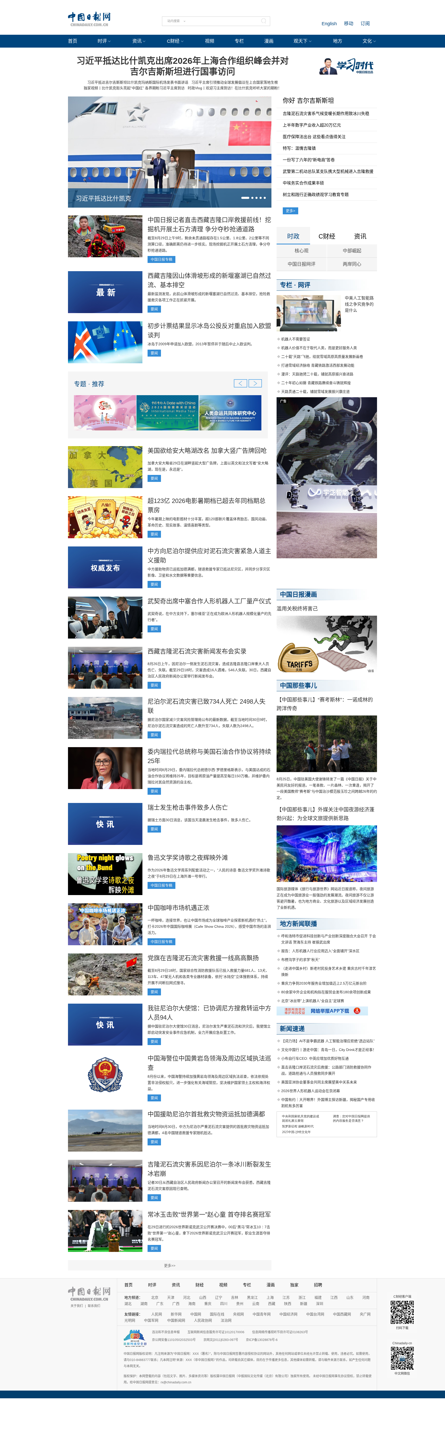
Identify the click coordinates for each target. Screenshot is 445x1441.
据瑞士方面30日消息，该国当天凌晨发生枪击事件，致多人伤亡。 (200, 820)
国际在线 (217, 1314)
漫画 (268, 41)
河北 (186, 1297)
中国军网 (151, 1320)
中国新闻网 (176, 1320)
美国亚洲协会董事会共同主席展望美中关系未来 (319, 1082)
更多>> (169, 1265)
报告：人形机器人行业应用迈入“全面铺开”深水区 (320, 951)
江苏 (286, 1297)
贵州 (239, 1304)
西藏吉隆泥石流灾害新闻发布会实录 (197, 651)
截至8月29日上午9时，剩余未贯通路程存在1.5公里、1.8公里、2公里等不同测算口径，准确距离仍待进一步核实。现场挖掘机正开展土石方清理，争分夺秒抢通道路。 (209, 244)
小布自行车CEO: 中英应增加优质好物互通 (315, 1058)
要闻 (154, 309)
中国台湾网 (315, 1314)
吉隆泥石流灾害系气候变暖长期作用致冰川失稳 (326, 113)
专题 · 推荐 (89, 384)
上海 (270, 1297)
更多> (290, 211)
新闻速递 (292, 1028)
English (329, 23)
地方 (337, 41)
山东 (350, 1297)
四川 (223, 1304)
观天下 (300, 41)
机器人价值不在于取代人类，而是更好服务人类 (319, 348)
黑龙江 (252, 1297)
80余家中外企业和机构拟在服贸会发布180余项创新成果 (326, 992)
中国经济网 (288, 1314)
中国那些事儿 (298, 685)
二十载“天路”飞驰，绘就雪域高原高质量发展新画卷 (322, 357)
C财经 (173, 41)
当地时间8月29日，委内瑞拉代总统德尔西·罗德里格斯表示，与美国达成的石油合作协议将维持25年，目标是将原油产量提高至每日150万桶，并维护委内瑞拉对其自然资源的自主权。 (209, 776)
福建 (318, 1297)
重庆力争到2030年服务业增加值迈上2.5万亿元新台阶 (324, 983)
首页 (72, 41)
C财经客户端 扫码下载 (402, 1312)
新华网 (176, 1314)
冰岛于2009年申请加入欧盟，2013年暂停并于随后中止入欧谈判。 (201, 344)
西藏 (271, 1304)
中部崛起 (352, 250)
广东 (160, 1304)
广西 (175, 1304)
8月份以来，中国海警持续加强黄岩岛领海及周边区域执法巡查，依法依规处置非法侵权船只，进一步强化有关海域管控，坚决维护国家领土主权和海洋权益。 (209, 1082)
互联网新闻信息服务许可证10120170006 (215, 1332)
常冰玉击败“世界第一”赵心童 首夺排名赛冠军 (209, 1214)
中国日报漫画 (298, 594)
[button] (245, 198)
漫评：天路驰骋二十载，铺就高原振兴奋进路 (317, 374)
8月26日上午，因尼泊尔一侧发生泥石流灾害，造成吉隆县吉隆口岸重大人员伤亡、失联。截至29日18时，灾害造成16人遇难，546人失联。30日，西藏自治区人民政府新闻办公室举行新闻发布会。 (209, 670)
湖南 (144, 1304)
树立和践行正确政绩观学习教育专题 (316, 194)
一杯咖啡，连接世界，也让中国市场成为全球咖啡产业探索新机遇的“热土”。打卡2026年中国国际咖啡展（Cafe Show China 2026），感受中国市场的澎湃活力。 (209, 926)
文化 (367, 41)
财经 (199, 1285)
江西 (334, 1297)
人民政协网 (203, 1320)
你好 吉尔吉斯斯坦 (308, 100)
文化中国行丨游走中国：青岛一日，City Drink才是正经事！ (328, 1050)
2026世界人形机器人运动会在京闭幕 (310, 1091)
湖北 (128, 1304)
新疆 (303, 1304)
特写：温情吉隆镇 (299, 148)
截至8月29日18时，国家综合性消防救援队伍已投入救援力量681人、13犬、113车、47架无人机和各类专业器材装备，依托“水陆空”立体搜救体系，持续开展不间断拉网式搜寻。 (208, 976)
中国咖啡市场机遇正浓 (178, 907)
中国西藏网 (342, 1314)
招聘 (318, 1285)
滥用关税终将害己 (297, 609)
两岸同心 (352, 264)
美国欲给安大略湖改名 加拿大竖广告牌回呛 (207, 450)
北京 (154, 1297)
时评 (102, 41)
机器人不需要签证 (295, 339)
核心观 (302, 250)
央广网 (365, 1314)
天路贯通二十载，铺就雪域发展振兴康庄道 (315, 392)
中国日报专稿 (161, 259)
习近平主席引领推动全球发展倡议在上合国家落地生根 (234, 82)
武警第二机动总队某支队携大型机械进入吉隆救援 (328, 171)
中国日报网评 (301, 264)
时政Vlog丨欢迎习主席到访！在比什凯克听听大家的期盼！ (234, 88)
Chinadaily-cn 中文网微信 (402, 1358)
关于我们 (77, 1306)
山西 (202, 1297)
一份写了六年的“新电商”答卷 (309, 160)
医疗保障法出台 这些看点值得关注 (314, 137)
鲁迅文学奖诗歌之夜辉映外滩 (188, 857)
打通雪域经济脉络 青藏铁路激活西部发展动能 (317, 365)
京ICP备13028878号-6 (262, 1340)
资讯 (137, 41)
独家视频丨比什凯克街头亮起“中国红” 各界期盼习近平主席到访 (134, 88)
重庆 (207, 1304)
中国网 (195, 1314)
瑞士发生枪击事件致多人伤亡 (188, 807)
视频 (209, 41)
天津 (170, 1297)
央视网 (238, 1314)
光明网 (129, 1320)
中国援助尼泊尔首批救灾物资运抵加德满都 (206, 1114)
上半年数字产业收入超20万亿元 (312, 125)
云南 (255, 1304)
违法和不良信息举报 (166, 1332)
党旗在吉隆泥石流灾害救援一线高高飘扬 (203, 957)
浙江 (302, 1297)
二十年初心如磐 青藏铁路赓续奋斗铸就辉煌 (316, 383)
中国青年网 (262, 1314)
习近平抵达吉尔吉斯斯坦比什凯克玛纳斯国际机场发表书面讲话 (137, 82)
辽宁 (218, 1297)
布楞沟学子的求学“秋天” (300, 960)
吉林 (234, 1297)
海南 (191, 1304)
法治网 (226, 1320)
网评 (304, 284)
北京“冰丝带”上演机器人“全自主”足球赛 (312, 1001)
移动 (348, 23)
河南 (366, 1297)
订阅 (365, 23)
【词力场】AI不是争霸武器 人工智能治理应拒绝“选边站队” (328, 1041)
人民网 (156, 1314)
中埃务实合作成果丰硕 (303, 183)
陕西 (287, 1304)
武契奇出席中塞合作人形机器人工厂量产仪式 (209, 601)
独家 (294, 1285)
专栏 (239, 41)
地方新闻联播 (298, 923)
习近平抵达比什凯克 (103, 198)
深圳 (319, 1304)
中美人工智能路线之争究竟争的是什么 (359, 304)
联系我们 (94, 1306)
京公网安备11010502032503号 (174, 1340)
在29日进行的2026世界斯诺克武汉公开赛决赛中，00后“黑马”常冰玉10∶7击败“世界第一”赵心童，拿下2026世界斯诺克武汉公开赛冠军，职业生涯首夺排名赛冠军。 (209, 1233)
